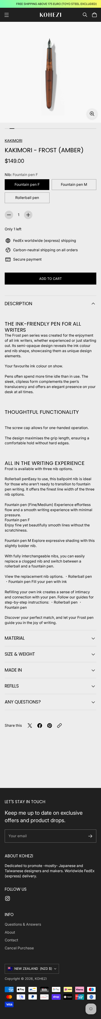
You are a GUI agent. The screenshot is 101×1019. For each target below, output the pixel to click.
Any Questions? (23, 702)
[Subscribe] (90, 836)
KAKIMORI (13, 140)
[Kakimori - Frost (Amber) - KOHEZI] (50, 72)
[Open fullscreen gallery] (92, 114)
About (10, 932)
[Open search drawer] (85, 14)
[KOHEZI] (50, 15)
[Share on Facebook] (39, 725)
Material (15, 638)
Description (18, 303)
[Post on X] (30, 725)
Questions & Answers (23, 924)
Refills (12, 686)
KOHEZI (41, 979)
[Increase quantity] (28, 215)
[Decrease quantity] (9, 215)
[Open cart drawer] (94, 14)
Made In (13, 670)
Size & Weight (20, 654)
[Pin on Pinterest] (49, 725)
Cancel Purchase (19, 948)
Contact (11, 940)
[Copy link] (59, 725)
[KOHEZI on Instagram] (7, 898)
